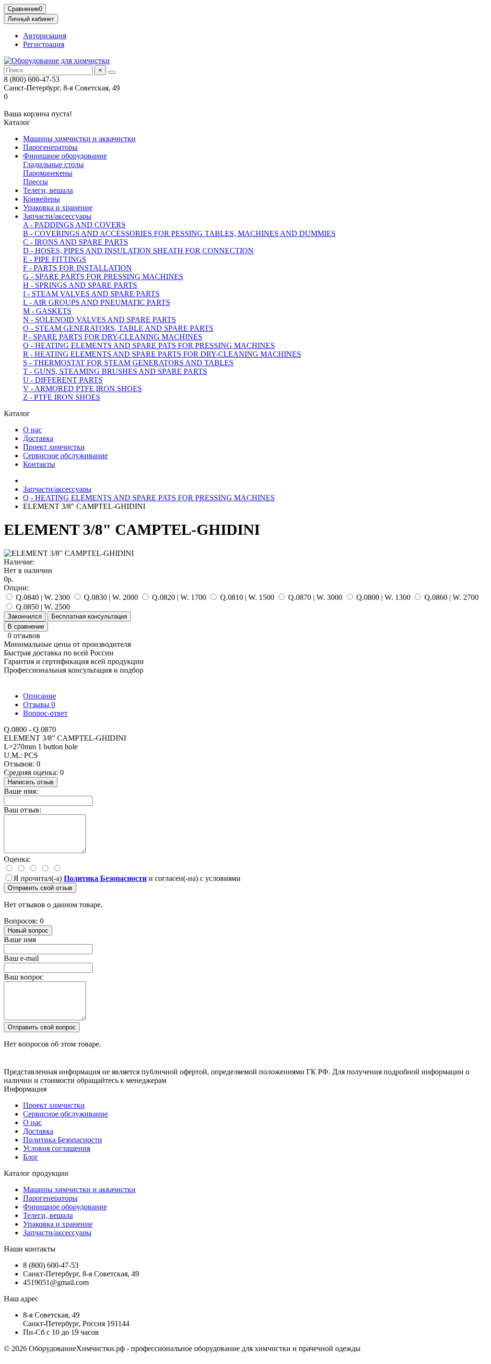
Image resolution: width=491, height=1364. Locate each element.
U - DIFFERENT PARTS (63, 380)
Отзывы (39, 704)
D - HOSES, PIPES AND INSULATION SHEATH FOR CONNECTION (138, 251)
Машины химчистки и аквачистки (79, 139)
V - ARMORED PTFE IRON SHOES (82, 388)
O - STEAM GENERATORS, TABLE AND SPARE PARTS (118, 328)
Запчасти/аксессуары (57, 216)
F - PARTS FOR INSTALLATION (77, 268)
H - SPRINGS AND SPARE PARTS (80, 285)
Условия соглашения (56, 1148)
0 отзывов (24, 635)
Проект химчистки (54, 447)
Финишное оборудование (65, 156)
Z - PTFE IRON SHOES (61, 397)
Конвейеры (41, 199)
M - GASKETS (47, 311)
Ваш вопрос (23, 977)
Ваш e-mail (21, 958)
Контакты (39, 464)
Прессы (35, 182)
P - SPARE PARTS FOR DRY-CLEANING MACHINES (112, 337)
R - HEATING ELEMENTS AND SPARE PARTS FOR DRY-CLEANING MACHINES (162, 354)
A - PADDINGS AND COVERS (74, 225)
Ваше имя (20, 940)
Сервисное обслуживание (65, 455)
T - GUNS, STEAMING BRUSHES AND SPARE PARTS (115, 371)
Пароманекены (47, 173)
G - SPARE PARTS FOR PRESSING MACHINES (103, 276)
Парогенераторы (50, 147)
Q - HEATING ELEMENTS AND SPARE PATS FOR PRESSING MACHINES (149, 345)
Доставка (38, 438)
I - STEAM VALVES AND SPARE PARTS (91, 294)
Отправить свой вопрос (42, 1027)
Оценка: (17, 859)
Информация (25, 1089)
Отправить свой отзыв (40, 887)
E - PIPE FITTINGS (54, 259)
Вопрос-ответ (45, 713)
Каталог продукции (36, 1173)
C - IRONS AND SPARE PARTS (75, 242)
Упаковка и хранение (58, 207)
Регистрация (43, 44)
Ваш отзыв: (22, 810)
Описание (39, 696)
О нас (32, 430)
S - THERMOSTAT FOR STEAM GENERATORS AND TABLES (128, 363)
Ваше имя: (21, 791)
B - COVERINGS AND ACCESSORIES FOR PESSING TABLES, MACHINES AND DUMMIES (179, 233)
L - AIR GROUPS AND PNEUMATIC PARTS (96, 302)
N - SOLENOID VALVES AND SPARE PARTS (99, 320)
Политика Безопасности (62, 1140)
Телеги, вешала (48, 190)
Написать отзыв (31, 782)
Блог (30, 1157)
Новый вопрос (28, 930)
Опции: (16, 588)
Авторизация (44, 36)
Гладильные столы (53, 164)
